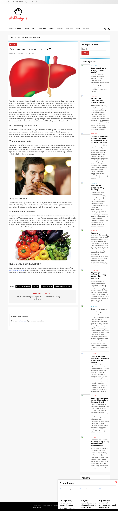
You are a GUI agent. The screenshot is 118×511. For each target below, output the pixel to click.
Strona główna (15, 29)
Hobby (51, 29)
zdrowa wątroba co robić (63, 286)
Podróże (60, 29)
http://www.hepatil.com (16, 270)
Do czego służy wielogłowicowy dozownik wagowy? (67, 503)
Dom (33, 29)
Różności (69, 29)
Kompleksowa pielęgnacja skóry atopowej (97, 187)
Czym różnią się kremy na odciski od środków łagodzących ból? (99, 400)
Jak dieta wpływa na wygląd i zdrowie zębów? (98, 70)
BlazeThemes (37, 507)
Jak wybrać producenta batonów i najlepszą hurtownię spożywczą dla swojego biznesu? (88, 505)
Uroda (26, 29)
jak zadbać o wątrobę (23, 286)
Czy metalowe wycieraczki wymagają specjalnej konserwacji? (100, 235)
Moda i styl (42, 29)
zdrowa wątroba (46, 286)
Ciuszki (93, 437)
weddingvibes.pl (35, 2)
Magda (13, 53)
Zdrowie (86, 29)
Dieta (78, 29)
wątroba (35, 286)
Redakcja (64, 508)
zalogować (22, 321)
